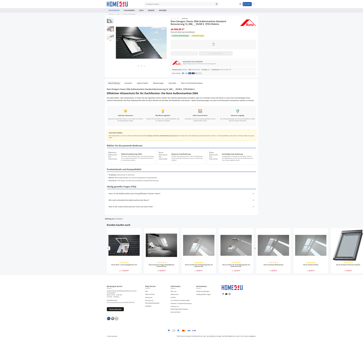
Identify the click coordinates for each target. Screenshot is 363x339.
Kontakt (173, 297)
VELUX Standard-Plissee (310, 265)
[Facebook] (223, 294)
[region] (137, 42)
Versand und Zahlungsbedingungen (152, 301)
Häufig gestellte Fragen (203, 294)
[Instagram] (229, 294)
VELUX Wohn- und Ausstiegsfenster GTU (124, 265)
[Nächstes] (110, 40)
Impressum (148, 297)
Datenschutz (175, 294)
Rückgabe (148, 306)
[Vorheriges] (110, 17)
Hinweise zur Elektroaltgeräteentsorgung (179, 308)
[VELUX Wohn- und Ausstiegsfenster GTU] (124, 245)
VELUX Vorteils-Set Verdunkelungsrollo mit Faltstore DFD (199, 265)
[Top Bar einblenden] (254, 4)
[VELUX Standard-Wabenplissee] (273, 245)
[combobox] (179, 4)
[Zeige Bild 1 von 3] (138, 66)
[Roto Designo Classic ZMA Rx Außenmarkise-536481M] (141, 42)
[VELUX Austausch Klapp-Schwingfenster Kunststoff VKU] (161, 245)
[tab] (114, 83)
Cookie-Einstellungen (202, 291)
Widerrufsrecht (150, 294)
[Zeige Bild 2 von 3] (141, 66)
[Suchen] (216, 4)
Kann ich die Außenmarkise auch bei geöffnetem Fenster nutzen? (134, 193)
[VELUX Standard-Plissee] (310, 245)
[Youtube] (226, 294)
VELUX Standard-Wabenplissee (273, 265)
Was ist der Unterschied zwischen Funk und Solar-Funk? (131, 206)
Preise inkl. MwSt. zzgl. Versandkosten (183, 32)
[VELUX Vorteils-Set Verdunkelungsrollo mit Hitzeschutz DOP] (236, 245)
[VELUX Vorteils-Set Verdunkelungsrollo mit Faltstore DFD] (198, 245)
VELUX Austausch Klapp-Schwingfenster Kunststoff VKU (161, 265)
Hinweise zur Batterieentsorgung (181, 303)
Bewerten (185, 18)
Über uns (173, 291)
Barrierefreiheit (175, 312)
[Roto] (248, 22)
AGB (146, 291)
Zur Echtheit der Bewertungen (180, 300)
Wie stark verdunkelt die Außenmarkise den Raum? (129, 200)
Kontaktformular (120, 301)
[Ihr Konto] (240, 4)
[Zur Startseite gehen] (117, 4)
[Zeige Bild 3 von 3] (144, 66)
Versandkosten (211, 336)
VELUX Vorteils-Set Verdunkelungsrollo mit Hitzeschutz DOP (236, 265)
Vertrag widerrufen (115, 309)
